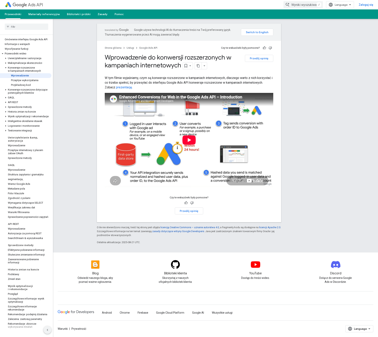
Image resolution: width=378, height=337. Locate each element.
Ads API (35, 4)
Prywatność (78, 328)
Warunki (63, 328)
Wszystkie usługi (222, 312)
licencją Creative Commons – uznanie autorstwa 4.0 (189, 227)
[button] (25, 53)
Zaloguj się (366, 4)
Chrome (125, 312)
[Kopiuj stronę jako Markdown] (198, 65)
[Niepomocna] (270, 48)
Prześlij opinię (259, 58)
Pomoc (119, 14)
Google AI (198, 312)
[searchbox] (26, 27)
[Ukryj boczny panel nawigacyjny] (47, 330)
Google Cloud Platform (170, 312)
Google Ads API (148, 47)
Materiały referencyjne (44, 14)
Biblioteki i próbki (79, 14)
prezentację (124, 87)
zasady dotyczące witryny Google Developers (178, 231)
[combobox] (303, 4)
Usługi (130, 47)
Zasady (102, 14)
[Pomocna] (264, 48)
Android (107, 312)
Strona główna (113, 47)
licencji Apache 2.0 (269, 227)
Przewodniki (13, 14)
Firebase (143, 312)
